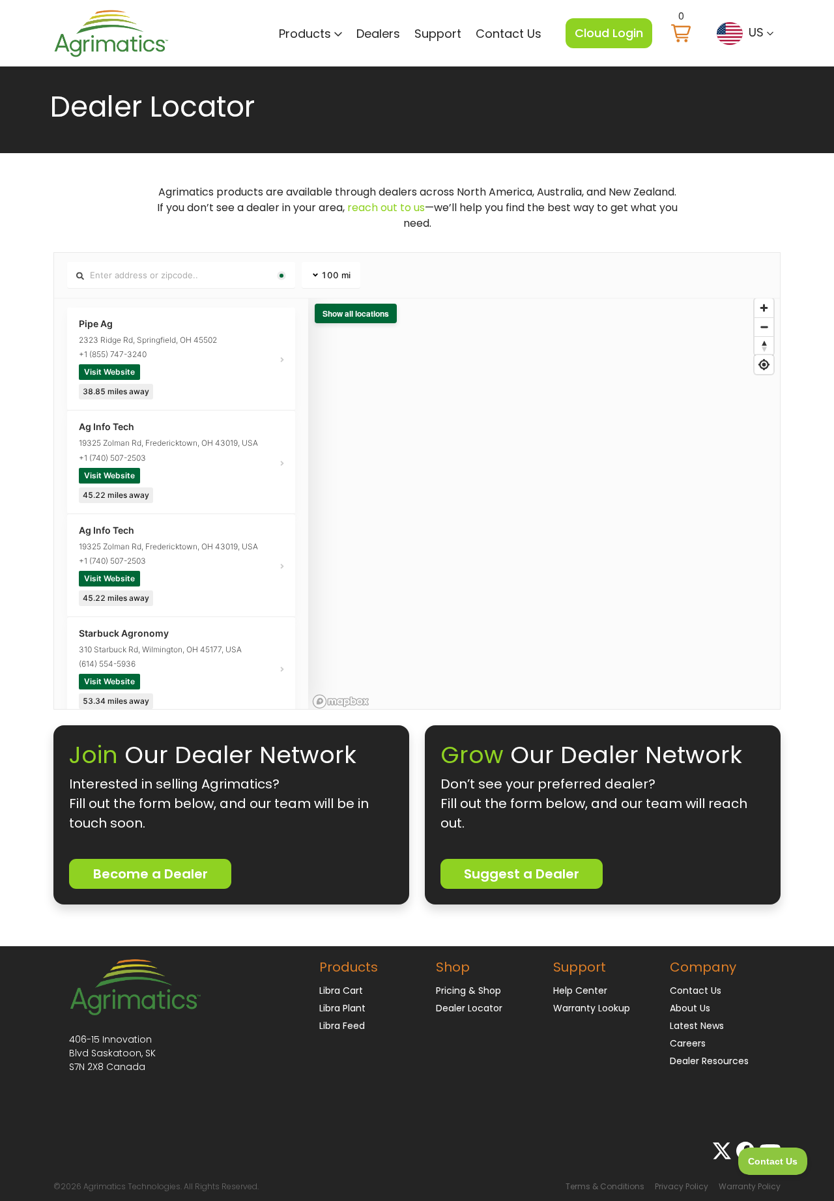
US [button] (756, 32)
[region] (544, 503)
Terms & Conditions (605, 1186)
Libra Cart (341, 990)
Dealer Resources (709, 1060)
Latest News (697, 1025)
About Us (690, 1008)
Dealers (378, 33)
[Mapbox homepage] (340, 701)
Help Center (580, 990)
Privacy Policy (681, 1186)
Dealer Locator (469, 1008)
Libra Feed (342, 1025)
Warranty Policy (750, 1186)
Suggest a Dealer (521, 874)
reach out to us (386, 207)
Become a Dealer (150, 874)
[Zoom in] (764, 307)
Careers (688, 1043)
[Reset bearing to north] (764, 345)
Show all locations (356, 313)
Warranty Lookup (591, 1008)
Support (437, 33)
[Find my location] (764, 364)
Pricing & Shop (468, 990)
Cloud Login (609, 33)
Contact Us (508, 33)
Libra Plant (342, 1008)
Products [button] (306, 33)
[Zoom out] (764, 326)
